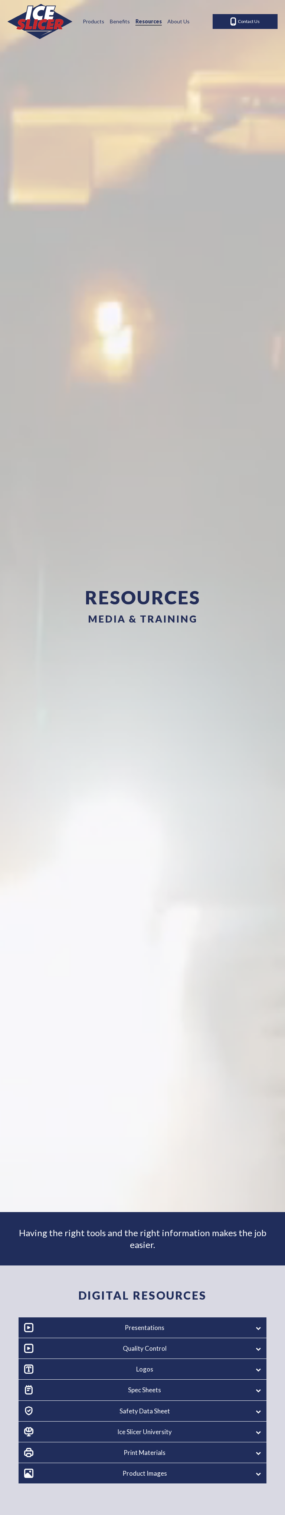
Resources (148, 21)
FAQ (108, 57)
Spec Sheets (117, 76)
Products (93, 21)
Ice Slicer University (126, 113)
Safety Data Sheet (124, 95)
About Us (178, 21)
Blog (108, 38)
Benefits (120, 21)
